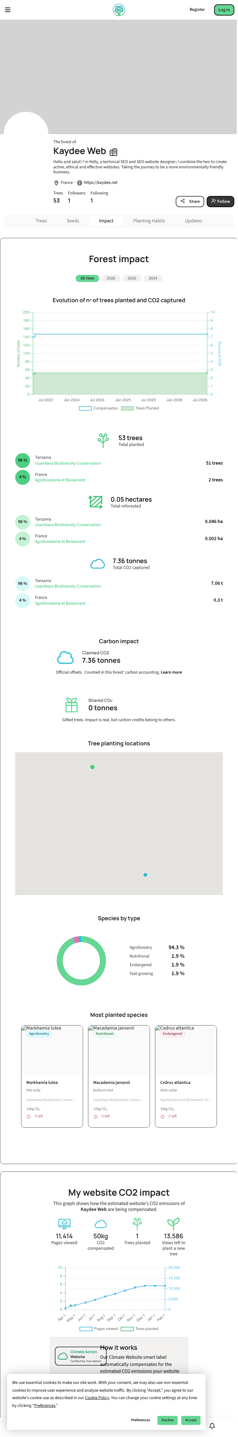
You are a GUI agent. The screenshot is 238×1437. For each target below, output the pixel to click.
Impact (106, 221)
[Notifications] (212, 1426)
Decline (167, 1420)
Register (197, 10)
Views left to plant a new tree (173, 1248)
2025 (132, 278)
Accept (190, 1420)
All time (87, 278)
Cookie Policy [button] (97, 1398)
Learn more (171, 672)
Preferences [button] (44, 1406)
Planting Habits (149, 221)
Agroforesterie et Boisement (60, 480)
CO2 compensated (100, 1245)
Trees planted (137, 1243)
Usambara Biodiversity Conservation (68, 463)
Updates (193, 221)
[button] (92, 767)
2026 (111, 278)
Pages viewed (64, 1243)
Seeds (73, 221)
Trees (41, 221)
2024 (153, 278)
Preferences (140, 1420)
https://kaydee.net (100, 182)
